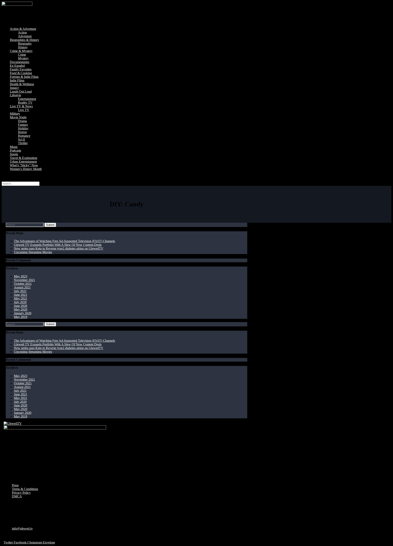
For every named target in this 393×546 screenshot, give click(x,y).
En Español (17, 65)
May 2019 (20, 317)
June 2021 (20, 294)
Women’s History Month (26, 169)
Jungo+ (14, 88)
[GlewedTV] (13, 423)
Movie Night (18, 117)
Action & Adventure (23, 29)
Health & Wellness (22, 84)
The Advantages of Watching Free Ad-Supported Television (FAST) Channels (64, 241)
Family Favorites (21, 69)
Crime (22, 54)
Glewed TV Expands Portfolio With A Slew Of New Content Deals (58, 244)
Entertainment (27, 99)
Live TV (23, 110)
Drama (22, 121)
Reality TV (25, 102)
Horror (22, 132)
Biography (25, 43)
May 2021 (20, 298)
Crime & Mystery (21, 51)
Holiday (23, 128)
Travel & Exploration (23, 158)
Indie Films (17, 80)
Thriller (23, 143)
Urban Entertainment (23, 161)
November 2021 (24, 280)
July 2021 (20, 291)
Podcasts (15, 150)
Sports (14, 154)
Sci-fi (21, 139)
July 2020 (20, 302)
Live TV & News (21, 106)
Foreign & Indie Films (24, 76)
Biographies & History (24, 40)
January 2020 (22, 313)
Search (6, 176)
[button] (196, 22)
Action (22, 32)
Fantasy (23, 124)
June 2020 (20, 306)
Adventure (25, 36)
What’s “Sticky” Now (24, 165)
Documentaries (19, 62)
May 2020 (20, 309)
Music (14, 147)
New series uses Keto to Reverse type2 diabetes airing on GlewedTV (58, 248)
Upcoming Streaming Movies (33, 252)
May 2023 (20, 276)
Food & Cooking (21, 73)
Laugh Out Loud (21, 91)
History (23, 47)
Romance (24, 135)
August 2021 (22, 287)
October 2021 (23, 283)
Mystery (23, 58)
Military (15, 113)
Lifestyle (15, 95)
